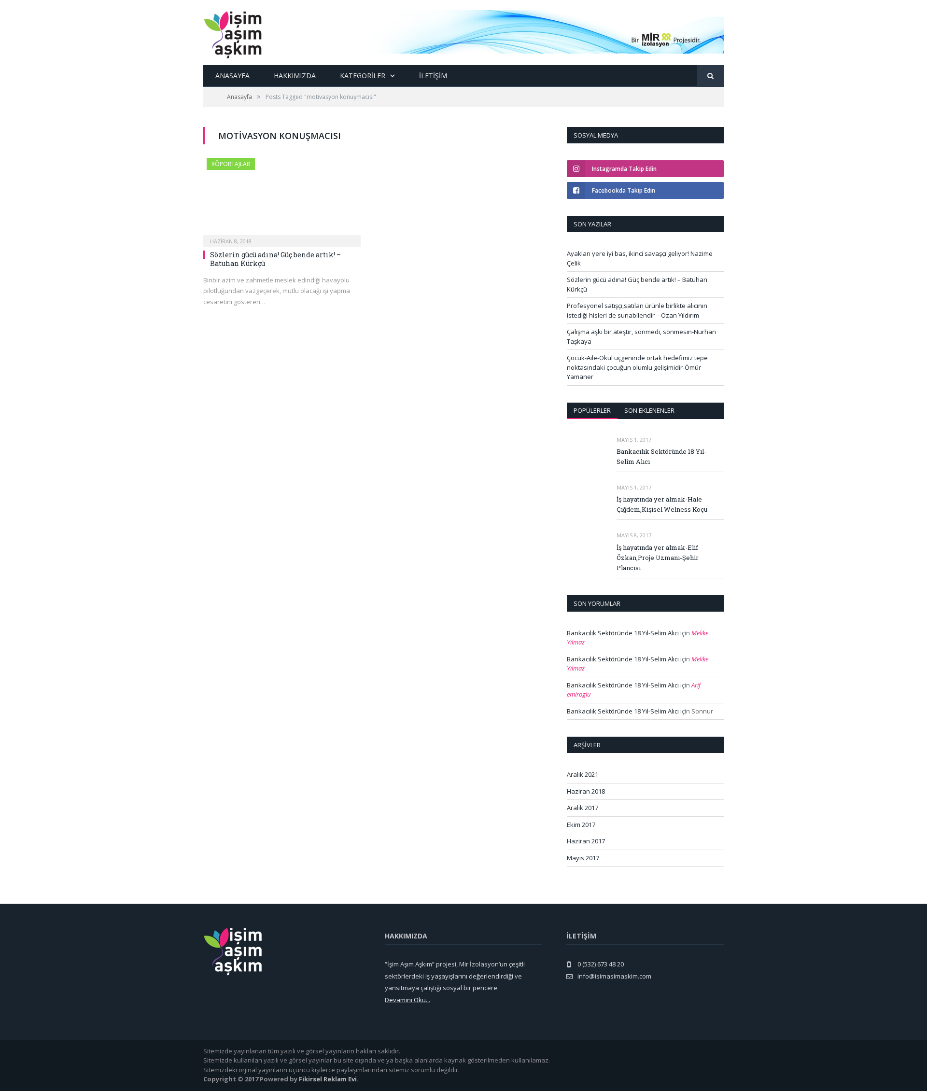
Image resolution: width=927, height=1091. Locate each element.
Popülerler (592, 410)
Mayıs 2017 (583, 857)
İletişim (433, 75)
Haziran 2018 (586, 791)
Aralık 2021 (582, 774)
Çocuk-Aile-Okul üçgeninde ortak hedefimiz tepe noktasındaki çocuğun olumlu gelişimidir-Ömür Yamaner (637, 367)
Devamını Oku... (407, 999)
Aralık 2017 (582, 807)
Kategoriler (362, 75)
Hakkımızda (295, 75)
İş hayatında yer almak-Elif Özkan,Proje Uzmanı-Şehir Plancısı (658, 557)
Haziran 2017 (586, 841)
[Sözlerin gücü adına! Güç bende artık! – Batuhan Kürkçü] (282, 199)
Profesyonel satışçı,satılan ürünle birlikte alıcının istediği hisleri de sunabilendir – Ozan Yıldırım (637, 310)
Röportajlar (230, 164)
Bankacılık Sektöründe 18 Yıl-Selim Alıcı (661, 456)
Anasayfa (232, 75)
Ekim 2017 (581, 824)
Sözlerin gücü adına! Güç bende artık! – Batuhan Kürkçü (275, 259)
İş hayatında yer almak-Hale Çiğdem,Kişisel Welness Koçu (662, 504)
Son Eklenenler (649, 410)
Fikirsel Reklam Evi (328, 1079)
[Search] (710, 76)
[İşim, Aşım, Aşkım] (232, 32)
